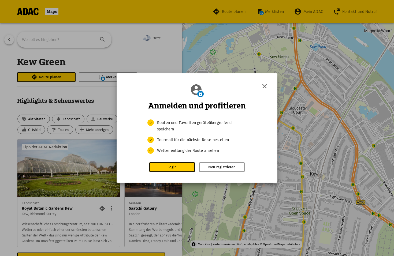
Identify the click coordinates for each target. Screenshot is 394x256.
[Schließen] (264, 86)
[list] (197, 136)
